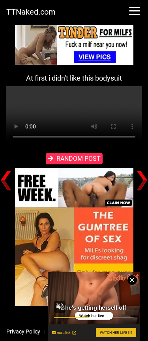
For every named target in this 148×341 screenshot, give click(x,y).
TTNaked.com (31, 12)
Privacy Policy (23, 331)
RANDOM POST (78, 158)
